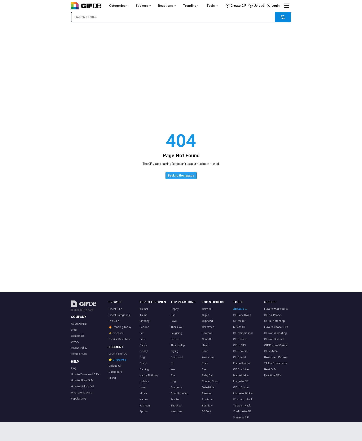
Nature (143, 399)
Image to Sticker (243, 393)
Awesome (208, 357)
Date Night (208, 387)
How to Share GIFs (82, 380)
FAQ (73, 368)
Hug (173, 381)
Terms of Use (79, 353)
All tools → (240, 309)
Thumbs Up (178, 345)
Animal (144, 309)
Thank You (177, 327)
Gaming (144, 369)
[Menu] (286, 5)
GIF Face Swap (242, 315)
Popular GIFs (78, 398)
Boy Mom (207, 399)
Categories (117, 6)
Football (207, 333)
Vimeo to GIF (241, 417)
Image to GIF (240, 381)
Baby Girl (207, 375)
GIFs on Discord (274, 339)
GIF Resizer (240, 339)
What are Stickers (81, 392)
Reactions (165, 6)
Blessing (207, 393)
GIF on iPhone (272, 315)
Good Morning (179, 393)
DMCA (75, 341)
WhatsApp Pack (243, 399)
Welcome (176, 411)
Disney (144, 351)
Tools (211, 6)
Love (142, 387)
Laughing (176, 333)
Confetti (207, 339)
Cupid (205, 315)
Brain (205, 363)
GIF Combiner (241, 369)
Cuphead (207, 320)
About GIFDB (79, 323)
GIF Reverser (240, 351)
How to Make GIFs (276, 309)
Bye (173, 375)
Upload (259, 6)
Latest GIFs (115, 309)
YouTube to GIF (242, 411)
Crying (174, 351)
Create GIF (238, 6)
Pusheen (145, 405)
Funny (143, 363)
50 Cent (206, 411)
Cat (142, 333)
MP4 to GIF (239, 327)
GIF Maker (239, 320)
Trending (190, 6)
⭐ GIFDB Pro (117, 359)
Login (276, 6)
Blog (74, 329)
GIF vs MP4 (270, 351)
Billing (112, 377)
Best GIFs (270, 369)
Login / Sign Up (118, 353)
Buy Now (207, 405)
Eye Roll (175, 399)
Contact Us (77, 335)
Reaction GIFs (272, 375)
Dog (142, 357)
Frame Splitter (241, 363)
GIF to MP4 (239, 345)
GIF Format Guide (275, 345)
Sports (144, 411)
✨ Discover (116, 333)
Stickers (142, 6)
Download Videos (275, 357)
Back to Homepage (181, 175)
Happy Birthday (149, 375)
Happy (175, 309)
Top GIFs (114, 320)
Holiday (144, 381)
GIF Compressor (243, 333)
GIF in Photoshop (274, 320)
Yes (173, 369)
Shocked (176, 405)
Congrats (176, 387)
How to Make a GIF (82, 386)
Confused (177, 357)
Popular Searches (119, 339)
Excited (175, 339)
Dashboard (115, 371)
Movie (143, 393)
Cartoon (144, 327)
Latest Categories (119, 315)
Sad (173, 315)
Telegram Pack (242, 405)
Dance (143, 345)
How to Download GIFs (85, 374)
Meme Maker (241, 375)
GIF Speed (239, 357)
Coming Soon (210, 381)
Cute (142, 339)
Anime (143, 315)
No (172, 363)
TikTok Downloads (275, 363)
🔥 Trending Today (120, 327)
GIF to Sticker (241, 387)
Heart (205, 345)
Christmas (208, 327)
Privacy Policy (79, 347)
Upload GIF (115, 365)
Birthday (144, 320)
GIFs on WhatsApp (275, 333)
